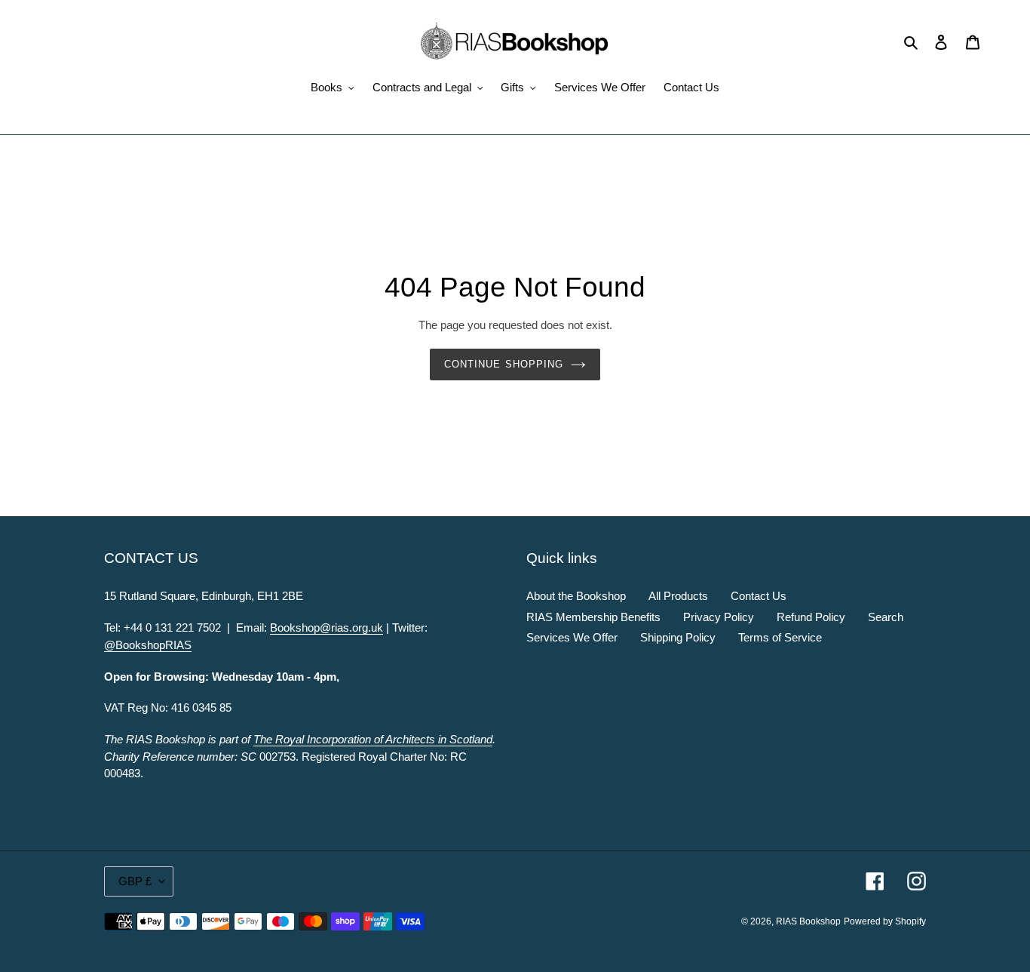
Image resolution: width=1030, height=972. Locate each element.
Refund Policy (811, 617)
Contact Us (758, 595)
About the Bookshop (576, 595)
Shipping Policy (678, 637)
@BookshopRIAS (148, 644)
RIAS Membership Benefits (593, 617)
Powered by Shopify (885, 921)
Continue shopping (503, 364)
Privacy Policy (718, 617)
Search (885, 617)
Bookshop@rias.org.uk (326, 627)
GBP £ (135, 881)
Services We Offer (572, 637)
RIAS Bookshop (808, 921)
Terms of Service (780, 637)
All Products (678, 595)
